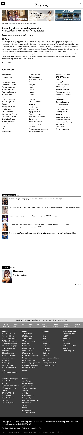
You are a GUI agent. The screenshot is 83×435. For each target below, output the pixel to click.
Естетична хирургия (37, 116)
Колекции (26, 343)
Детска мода (27, 338)
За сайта (19, 320)
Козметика (33, 109)
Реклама (27, 320)
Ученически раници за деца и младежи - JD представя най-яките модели (36, 199)
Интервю (26, 346)
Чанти (31, 87)
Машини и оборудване (30, 400)
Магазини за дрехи (63, 117)
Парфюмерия (34, 107)
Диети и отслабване (51, 358)
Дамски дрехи (27, 381)
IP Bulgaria (32, 432)
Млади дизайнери (8, 348)
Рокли (23, 324)
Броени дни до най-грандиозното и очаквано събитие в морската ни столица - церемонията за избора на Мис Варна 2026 (39, 225)
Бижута (32, 85)
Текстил (32, 127)
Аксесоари (6, 363)
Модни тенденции (29, 341)
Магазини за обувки (63, 119)
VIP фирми (60, 124)
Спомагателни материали (39, 129)
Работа (25, 407)
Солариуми (33, 119)
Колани (31, 89)
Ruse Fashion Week (49, 365)
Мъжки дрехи (27, 383)
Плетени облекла (8, 87)
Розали (17, 432)
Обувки (32, 99)
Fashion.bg (6, 23)
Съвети (46, 353)
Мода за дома (27, 353)
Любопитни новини (9, 372)
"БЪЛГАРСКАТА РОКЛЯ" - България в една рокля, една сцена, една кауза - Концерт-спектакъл (45, 207)
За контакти (62, 320)
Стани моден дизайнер (31, 363)
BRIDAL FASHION (69, 346)
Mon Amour (67, 348)
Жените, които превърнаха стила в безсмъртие (38, 54)
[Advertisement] (25, 65)
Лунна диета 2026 (49, 363)
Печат (58, 79)
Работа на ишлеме (63, 74)
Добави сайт (36, 320)
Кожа (45, 341)
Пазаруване (26, 358)
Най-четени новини (9, 195)
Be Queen (66, 343)
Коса (44, 336)
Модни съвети (28, 348)
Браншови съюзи (62, 102)
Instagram (31, 428)
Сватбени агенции (63, 109)
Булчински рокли (8, 82)
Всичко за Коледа (28, 360)
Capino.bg (62, 432)
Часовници (33, 97)
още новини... (7, 63)
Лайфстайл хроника (10, 341)
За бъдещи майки (8, 106)
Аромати (5, 360)
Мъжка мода (27, 336)
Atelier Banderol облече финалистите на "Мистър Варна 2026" (48, 44)
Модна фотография (63, 94)
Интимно (46, 360)
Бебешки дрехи (34, 77)
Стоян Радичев (69, 350)
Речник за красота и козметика (23, 23)
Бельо (4, 97)
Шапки (31, 94)
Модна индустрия (9, 338)
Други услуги (60, 87)
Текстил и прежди (29, 388)
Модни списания (62, 107)
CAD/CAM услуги (62, 77)
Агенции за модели (63, 92)
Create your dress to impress (47, 432)
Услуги (24, 405)
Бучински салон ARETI (10, 386)
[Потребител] (80, 3)
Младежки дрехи (35, 79)
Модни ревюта (8, 336)
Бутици (5, 104)
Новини (6, 39)
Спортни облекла (9, 85)
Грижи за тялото (9, 358)
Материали (26, 403)
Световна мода (8, 353)
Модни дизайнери (8, 102)
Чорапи (32, 92)
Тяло (44, 346)
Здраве (45, 355)
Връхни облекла (8, 77)
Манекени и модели (9, 343)
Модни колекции (8, 333)
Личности (6, 267)
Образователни (62, 104)
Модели (59, 97)
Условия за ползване (49, 320)
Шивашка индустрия (30, 355)
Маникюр (46, 343)
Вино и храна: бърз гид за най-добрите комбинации (21, 42)
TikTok (24, 428)
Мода (18, 195)
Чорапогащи (7, 94)
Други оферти (27, 410)
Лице (44, 333)
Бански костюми (8, 99)
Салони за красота (36, 114)
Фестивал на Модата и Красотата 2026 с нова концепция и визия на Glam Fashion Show (43, 233)
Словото (24, 432)
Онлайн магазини (62, 129)
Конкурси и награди (9, 346)
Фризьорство (34, 112)
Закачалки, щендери (36, 131)
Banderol (66, 341)
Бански (4, 126)
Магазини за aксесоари (64, 122)
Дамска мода (27, 333)
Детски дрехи (34, 74)
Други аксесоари (35, 102)
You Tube (39, 428)
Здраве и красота (8, 355)
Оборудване (60, 82)
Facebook (17, 428)
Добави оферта (28, 412)
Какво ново (60, 127)
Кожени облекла (8, 89)
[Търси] (77, 3)
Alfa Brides (66, 338)
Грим (44, 338)
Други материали (62, 84)
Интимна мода (7, 365)
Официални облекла (9, 80)
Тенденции (6, 350)
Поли (37, 324)
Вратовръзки (7, 124)
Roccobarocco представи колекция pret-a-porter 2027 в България (34, 216)
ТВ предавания (61, 112)
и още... (78, 284)
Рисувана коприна (9, 92)
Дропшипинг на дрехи (30, 365)
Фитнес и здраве (35, 121)
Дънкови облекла (8, 119)
